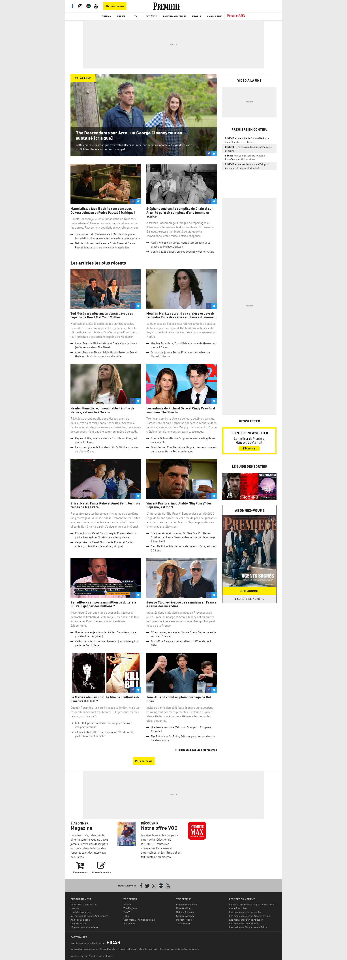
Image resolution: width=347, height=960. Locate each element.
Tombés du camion (80, 912)
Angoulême (214, 16)
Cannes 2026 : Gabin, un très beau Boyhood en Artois (182, 251)
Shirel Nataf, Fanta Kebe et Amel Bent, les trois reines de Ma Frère (105, 505)
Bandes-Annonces (175, 16)
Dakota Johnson (185, 912)
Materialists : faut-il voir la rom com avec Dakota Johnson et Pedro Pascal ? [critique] (102, 210)
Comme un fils (78, 923)
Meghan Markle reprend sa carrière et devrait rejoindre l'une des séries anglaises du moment (181, 315)
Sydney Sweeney (185, 915)
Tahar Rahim (183, 923)
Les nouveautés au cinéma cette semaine (248, 148)
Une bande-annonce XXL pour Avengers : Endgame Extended (247, 166)
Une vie (74, 908)
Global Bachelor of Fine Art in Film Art (118, 949)
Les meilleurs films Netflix (243, 923)
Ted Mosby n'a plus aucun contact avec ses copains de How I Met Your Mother (101, 315)
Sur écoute (129, 923)
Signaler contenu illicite (100, 956)
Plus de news (143, 761)
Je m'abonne (249, 591)
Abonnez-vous (114, 6)
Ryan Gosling (183, 908)
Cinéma (106, 16)
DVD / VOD (151, 16)
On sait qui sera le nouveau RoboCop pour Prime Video (245, 157)
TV (135, 16)
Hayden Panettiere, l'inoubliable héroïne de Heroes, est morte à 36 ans (102, 410)
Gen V (126, 912)
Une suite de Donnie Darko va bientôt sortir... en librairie (247, 140)
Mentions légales (78, 956)
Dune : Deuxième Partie (83, 904)
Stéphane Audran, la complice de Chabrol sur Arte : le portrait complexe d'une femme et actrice (179, 212)
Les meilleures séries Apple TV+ (247, 919)
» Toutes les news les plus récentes (196, 749)
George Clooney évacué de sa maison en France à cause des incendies (181, 604)
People (196, 16)
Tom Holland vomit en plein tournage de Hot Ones (178, 699)
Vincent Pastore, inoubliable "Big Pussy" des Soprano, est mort (179, 505)
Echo (126, 915)
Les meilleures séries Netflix (245, 912)
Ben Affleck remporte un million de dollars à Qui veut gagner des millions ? (103, 604)
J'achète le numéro (249, 599)
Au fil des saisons (80, 919)
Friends (127, 904)
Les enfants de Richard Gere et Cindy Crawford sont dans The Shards (180, 410)
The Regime (130, 908)
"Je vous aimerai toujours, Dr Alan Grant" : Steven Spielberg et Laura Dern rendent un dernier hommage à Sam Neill (183, 537)
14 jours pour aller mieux (84, 927)
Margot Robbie (184, 919)
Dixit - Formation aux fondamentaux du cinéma (176, 949)
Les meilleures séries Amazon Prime (249, 915)
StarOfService (145, 949)
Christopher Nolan (186, 904)
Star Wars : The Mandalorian (139, 919)
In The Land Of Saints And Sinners (89, 915)
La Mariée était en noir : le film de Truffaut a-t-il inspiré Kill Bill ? (104, 699)
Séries (121, 16)
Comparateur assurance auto (84, 949)
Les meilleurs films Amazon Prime (248, 927)
